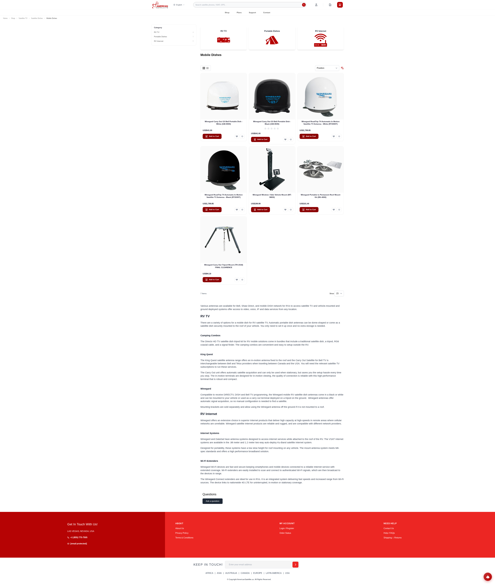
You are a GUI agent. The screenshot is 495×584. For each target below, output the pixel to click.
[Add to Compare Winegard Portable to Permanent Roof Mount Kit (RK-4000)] (339, 209)
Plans (239, 13)
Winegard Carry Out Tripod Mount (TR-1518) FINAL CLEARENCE (223, 266)
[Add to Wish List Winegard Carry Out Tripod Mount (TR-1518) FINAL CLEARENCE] (236, 279)
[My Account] (316, 4)
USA (287, 573)
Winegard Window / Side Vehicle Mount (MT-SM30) (272, 196)
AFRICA (209, 573)
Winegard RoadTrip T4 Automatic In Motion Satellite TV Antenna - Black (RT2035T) (224, 196)
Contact (266, 13)
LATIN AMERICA (274, 573)
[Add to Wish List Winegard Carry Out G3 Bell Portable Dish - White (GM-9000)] (236, 136)
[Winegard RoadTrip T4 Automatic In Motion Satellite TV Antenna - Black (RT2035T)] (224, 169)
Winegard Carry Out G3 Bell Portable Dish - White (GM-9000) (224, 122)
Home (5, 18)
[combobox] (249, 4)
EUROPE (257, 573)
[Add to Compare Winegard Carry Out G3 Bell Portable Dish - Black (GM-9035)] (290, 139)
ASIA (219, 573)
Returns (398, 538)
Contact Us (389, 528)
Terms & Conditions (184, 538)
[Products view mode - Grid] (203, 68)
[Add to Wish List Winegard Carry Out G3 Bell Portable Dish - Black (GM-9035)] (285, 139)
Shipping (388, 538)
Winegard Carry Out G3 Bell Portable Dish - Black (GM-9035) (272, 122)
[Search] (304, 5)
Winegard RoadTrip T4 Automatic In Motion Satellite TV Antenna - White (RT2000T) (321, 122)
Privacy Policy (181, 533)
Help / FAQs (389, 533)
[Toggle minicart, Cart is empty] (340, 5)
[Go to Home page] (160, 4)
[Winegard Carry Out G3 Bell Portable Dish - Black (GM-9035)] (272, 96)
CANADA (245, 573)
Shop (227, 13)
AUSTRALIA (231, 573)
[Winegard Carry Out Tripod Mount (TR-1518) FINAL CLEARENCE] (224, 240)
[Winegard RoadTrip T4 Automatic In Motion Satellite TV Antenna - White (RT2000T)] (321, 96)
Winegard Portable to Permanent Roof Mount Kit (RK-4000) (320, 196)
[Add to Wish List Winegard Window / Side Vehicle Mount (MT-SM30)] (285, 209)
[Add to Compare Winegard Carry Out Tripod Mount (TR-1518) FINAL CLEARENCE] (242, 279)
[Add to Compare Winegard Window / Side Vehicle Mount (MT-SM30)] (290, 209)
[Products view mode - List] (207, 68)
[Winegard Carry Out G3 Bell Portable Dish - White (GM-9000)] (224, 96)
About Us (179, 528)
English (179, 5)
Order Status (285, 533)
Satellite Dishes (37, 18)
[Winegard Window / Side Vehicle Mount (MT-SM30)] (272, 169)
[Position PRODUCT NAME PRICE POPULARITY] (327, 68)
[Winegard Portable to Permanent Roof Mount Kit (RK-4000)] (321, 169)
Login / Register (287, 528)
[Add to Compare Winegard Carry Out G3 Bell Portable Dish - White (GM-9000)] (242, 136)
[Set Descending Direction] (342, 68)
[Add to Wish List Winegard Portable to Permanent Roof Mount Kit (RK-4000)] (333, 209)
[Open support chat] (488, 577)
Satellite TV (23, 18)
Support (252, 13)
